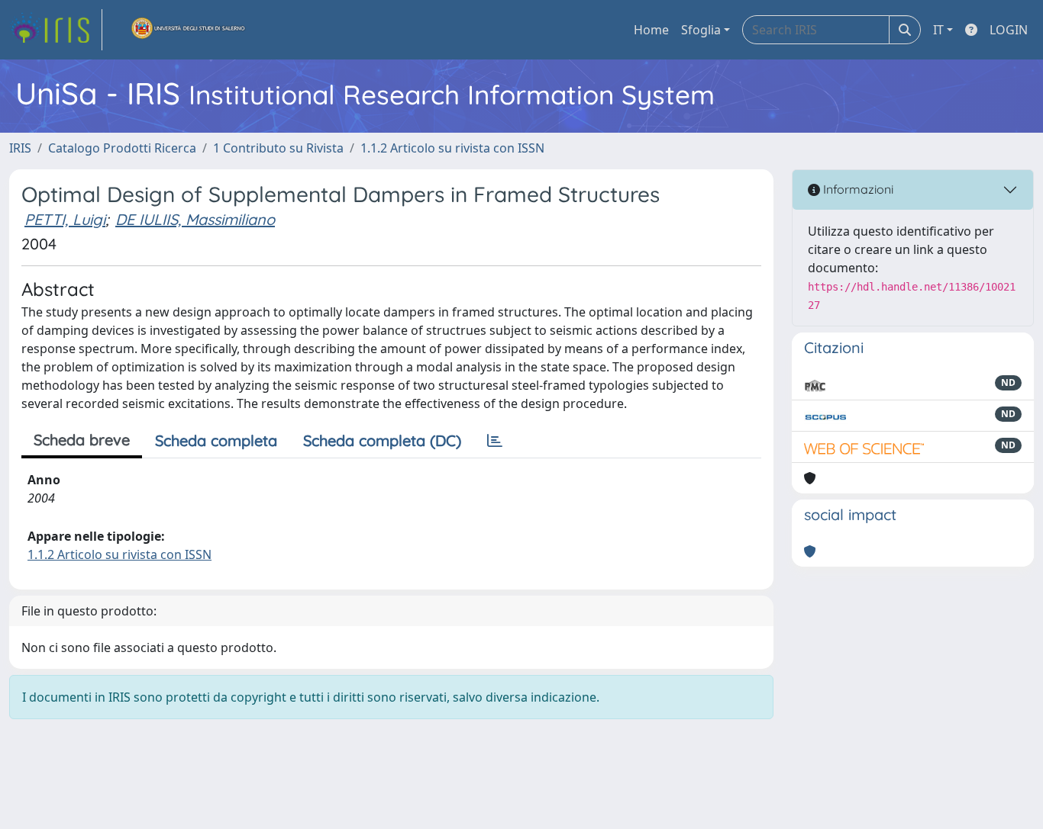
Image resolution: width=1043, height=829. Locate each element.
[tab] (494, 441)
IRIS (20, 148)
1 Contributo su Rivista (278, 148)
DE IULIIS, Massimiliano (195, 219)
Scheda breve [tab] (82, 439)
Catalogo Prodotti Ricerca (122, 148)
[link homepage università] (189, 29)
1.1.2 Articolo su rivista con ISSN (452, 148)
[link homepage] (55, 29)
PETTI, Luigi (64, 219)
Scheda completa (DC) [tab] (382, 440)
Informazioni (856, 189)
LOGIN (1009, 29)
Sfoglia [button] (701, 29)
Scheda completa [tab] (216, 440)
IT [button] (938, 29)
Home (651, 29)
